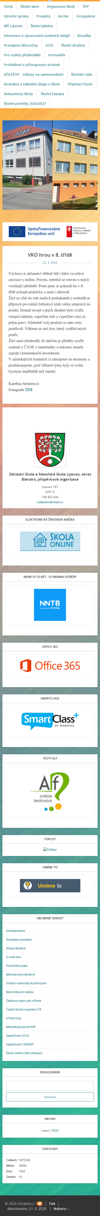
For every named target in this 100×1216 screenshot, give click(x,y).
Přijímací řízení (80, 84)
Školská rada (81, 74)
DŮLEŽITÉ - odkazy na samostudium (33, 74)
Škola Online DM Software (24, 1053)
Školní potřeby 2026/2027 (25, 103)
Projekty (43, 16)
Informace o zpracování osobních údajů (37, 35)
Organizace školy (61, 6)
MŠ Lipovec (13, 26)
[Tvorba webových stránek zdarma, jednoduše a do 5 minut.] (39, 1203)
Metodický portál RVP (20, 1027)
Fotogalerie (85, 16)
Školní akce (29, 6)
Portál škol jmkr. (17, 966)
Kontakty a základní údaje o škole (32, 84)
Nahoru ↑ (61, 1208)
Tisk (52, 1203)
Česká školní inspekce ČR (23, 1009)
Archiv (63, 16)
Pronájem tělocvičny (21, 45)
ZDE (29, 389)
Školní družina (73, 45)
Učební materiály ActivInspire (26, 983)
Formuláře (56, 55)
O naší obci (13, 957)
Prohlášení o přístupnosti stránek (32, 64)
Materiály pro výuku (20, 992)
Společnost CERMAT (20, 1044)
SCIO (49, 45)
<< (11, 1130)
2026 (55, 1130)
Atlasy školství (16, 948)
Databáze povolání (19, 939)
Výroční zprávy (16, 16)
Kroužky (84, 35)
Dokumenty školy (18, 93)
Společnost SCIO (17, 1036)
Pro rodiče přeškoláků (22, 55)
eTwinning (13, 1018)
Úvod (8, 6)
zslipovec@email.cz (50, 502)
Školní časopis (52, 93)
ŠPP (86, 6)
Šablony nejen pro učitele (23, 1001)
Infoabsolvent (15, 931)
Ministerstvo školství (20, 974)
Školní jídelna (42, 26)
